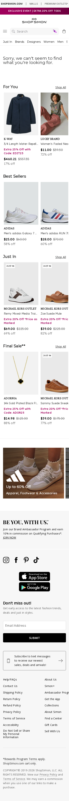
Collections (52, 705)
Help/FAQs (10, 679)
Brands (19, 41)
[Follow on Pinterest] (26, 562)
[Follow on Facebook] (16, 562)
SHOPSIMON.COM (11, 4)
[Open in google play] (34, 590)
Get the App (52, 699)
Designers (34, 41)
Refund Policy (12, 705)
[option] (22, 129)
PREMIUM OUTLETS (56, 3)
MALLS (34, 3)
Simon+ (50, 686)
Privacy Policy (12, 712)
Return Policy (11, 699)
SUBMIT (34, 638)
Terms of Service (14, 718)
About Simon (53, 712)
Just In (7, 41)
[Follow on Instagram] (6, 562)
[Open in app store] (34, 580)
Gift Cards (51, 725)
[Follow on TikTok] (36, 562)
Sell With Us (52, 731)
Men (60, 41)
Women (49, 41)
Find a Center (53, 718)
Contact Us (10, 686)
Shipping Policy (12, 692)
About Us (51, 679)
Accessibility (11, 725)
